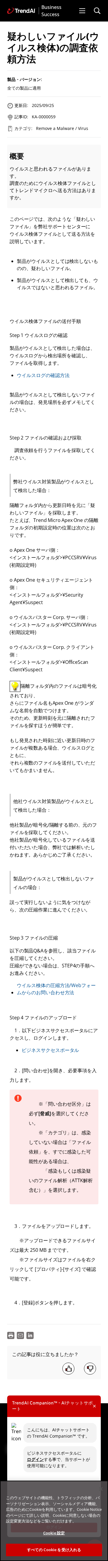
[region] (54, 1521)
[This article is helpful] (68, 1369)
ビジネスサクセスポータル (50, 1050)
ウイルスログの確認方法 (43, 375)
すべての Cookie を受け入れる (54, 1549)
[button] (82, 11)
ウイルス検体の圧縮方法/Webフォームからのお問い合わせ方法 (56, 989)
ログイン (35, 1459)
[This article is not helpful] (90, 1369)
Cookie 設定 (54, 1533)
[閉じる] (100, 1489)
